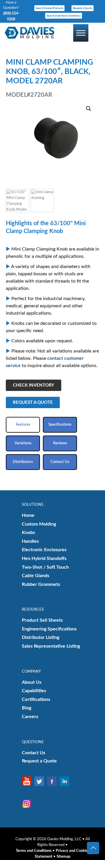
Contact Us (33, 752)
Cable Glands (35, 575)
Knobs (28, 532)
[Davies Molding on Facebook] (53, 781)
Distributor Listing (40, 637)
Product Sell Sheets (42, 620)
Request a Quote (39, 761)
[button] (89, 108)
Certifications (36, 699)
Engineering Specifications (49, 629)
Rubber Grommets (41, 584)
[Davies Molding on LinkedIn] (66, 781)
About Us (31, 682)
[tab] (23, 425)
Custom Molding (39, 524)
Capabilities (34, 690)
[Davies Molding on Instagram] (28, 803)
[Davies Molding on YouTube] (28, 781)
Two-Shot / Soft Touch (45, 567)
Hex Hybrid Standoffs (44, 558)
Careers (30, 716)
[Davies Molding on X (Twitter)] (40, 781)
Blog (26, 708)
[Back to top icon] (93, 848)
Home (28, 515)
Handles (30, 541)
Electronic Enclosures (44, 549)
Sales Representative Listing (51, 646)
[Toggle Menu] (80, 33)
